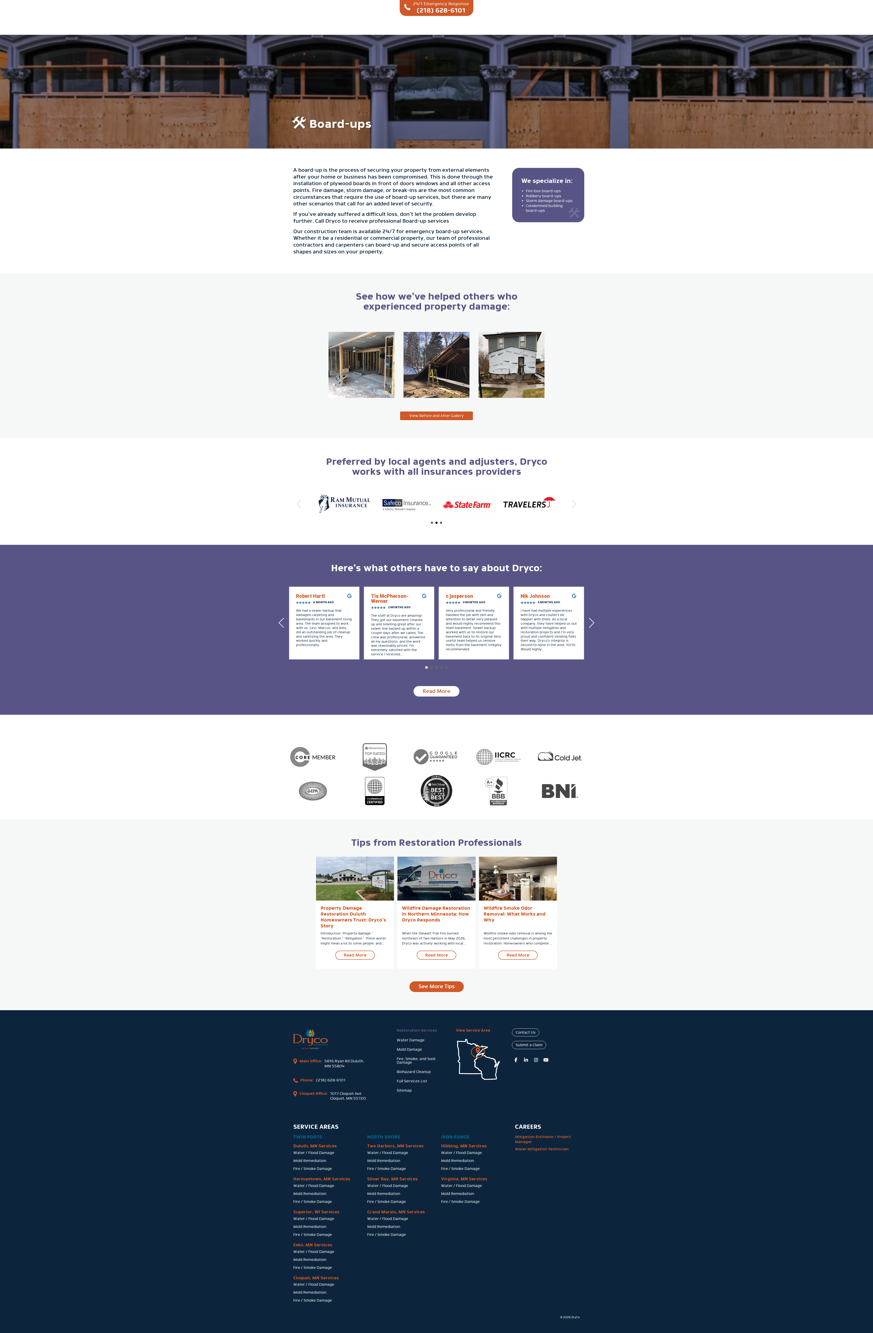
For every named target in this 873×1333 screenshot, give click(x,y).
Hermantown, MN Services (321, 1179)
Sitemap (404, 1090)
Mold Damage (409, 1049)
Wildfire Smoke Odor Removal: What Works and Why (514, 914)
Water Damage (410, 1040)
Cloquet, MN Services (316, 1277)
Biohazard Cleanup (414, 1072)
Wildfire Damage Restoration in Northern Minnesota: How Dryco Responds (436, 914)
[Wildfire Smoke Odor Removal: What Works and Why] (518, 878)
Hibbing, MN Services (464, 1146)
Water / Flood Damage (313, 1153)
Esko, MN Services (312, 1244)
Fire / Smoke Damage (312, 1168)
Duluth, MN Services (315, 1146)
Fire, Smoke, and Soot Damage (416, 1061)
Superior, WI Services (316, 1211)
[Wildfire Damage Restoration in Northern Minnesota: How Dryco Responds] (436, 878)
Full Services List (412, 1081)
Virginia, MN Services (464, 1179)
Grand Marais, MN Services (396, 1211)
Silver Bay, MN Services (392, 1179)
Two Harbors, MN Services (395, 1146)
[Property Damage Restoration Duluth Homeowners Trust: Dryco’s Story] (355, 878)
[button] (426, 667)
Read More (359, 955)
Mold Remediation (309, 1161)
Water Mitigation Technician (542, 1149)
